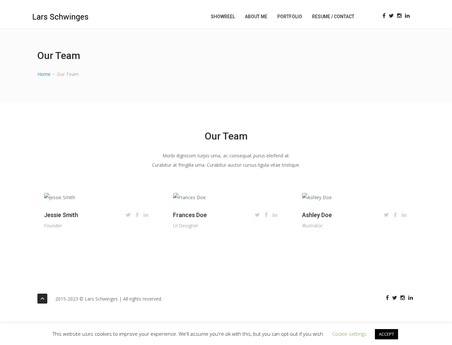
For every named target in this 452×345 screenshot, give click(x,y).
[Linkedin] (407, 16)
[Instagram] (399, 16)
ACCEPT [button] (386, 334)
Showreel (223, 16)
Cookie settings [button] (349, 333)
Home (44, 74)
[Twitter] (391, 16)
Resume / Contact (333, 16)
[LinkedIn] (146, 215)
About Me (256, 16)
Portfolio (289, 16)
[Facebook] (384, 16)
